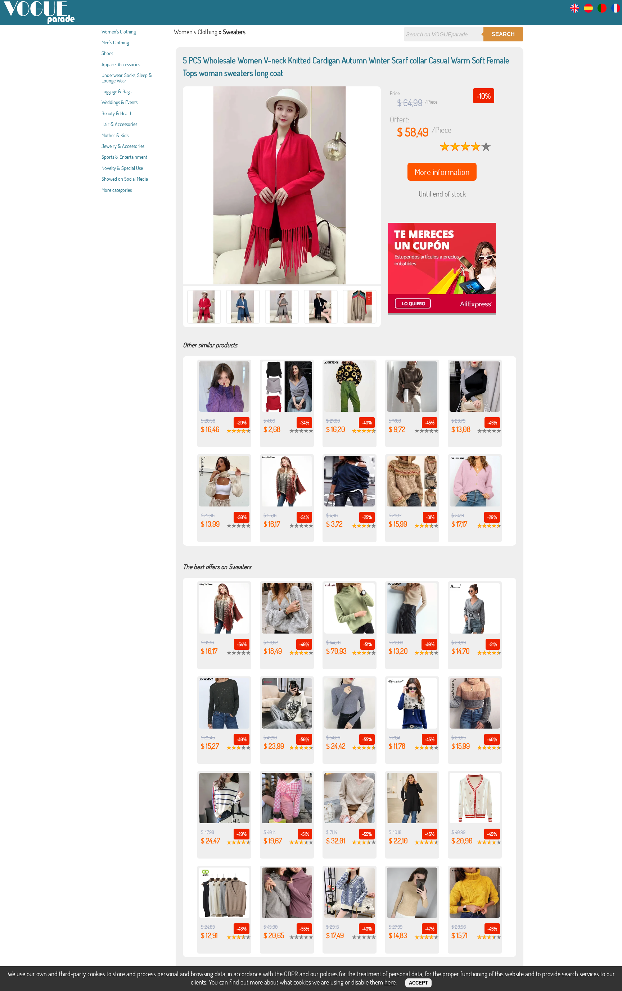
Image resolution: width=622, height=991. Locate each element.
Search (503, 34)
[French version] (615, 10)
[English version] (574, 10)
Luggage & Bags (116, 91)
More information (442, 171)
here (390, 982)
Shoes (107, 53)
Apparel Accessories (121, 64)
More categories (117, 189)
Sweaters (234, 31)
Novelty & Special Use (122, 168)
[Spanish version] (588, 10)
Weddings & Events (120, 102)
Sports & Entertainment (124, 156)
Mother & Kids (115, 135)
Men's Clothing (115, 42)
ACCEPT (418, 983)
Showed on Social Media (125, 178)
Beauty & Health (117, 113)
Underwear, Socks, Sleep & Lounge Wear (127, 78)
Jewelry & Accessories (123, 146)
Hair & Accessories (119, 124)
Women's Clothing (119, 31)
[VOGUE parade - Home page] (39, 23)
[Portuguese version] (602, 10)
